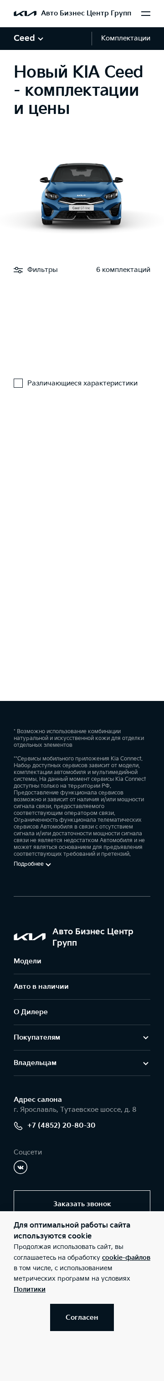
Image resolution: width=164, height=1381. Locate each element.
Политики (30, 1289)
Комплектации (125, 38)
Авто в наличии (41, 986)
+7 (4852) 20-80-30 (61, 1125)
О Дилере (31, 1012)
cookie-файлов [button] (126, 1258)
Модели (27, 961)
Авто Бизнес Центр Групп (86, 13)
